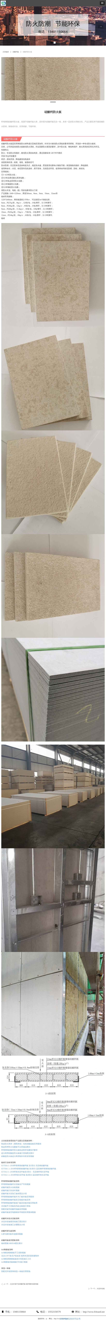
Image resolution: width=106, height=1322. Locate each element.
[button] (102, 3)
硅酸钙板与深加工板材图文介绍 (14, 1194)
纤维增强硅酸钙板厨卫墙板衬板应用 (15, 1200)
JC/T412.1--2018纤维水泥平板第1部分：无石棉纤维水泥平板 (25, 1172)
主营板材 (6, 52)
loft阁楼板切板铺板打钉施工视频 (14, 1262)
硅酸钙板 (16, 52)
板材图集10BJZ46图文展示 (11, 1243)
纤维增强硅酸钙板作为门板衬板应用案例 (17, 1197)
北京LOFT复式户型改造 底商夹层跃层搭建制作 (20, 1256)
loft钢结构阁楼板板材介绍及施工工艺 (16, 1259)
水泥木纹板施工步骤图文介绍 (13, 1225)
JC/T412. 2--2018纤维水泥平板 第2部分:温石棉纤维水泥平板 (25, 1175)
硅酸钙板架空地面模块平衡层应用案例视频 (18, 1212)
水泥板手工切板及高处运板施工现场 (15, 1206)
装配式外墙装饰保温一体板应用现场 (15, 1271)
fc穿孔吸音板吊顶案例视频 (12, 1234)
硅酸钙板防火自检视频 (10, 1187)
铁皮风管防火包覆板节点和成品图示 (15, 1147)
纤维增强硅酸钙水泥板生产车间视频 (15, 1184)
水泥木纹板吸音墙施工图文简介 (14, 1222)
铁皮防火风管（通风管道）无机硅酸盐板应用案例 (21, 1144)
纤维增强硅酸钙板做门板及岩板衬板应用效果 (19, 1203)
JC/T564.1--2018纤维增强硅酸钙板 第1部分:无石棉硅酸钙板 (24, 1166)
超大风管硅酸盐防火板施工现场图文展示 (17, 1153)
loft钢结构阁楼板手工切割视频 (13, 1253)
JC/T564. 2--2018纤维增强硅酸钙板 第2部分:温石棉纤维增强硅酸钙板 (28, 1169)
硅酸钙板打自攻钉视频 (10, 1190)
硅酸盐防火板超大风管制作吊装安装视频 (17, 1156)
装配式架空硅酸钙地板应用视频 (14, 1209)
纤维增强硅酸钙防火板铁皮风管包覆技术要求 (19, 1150)
